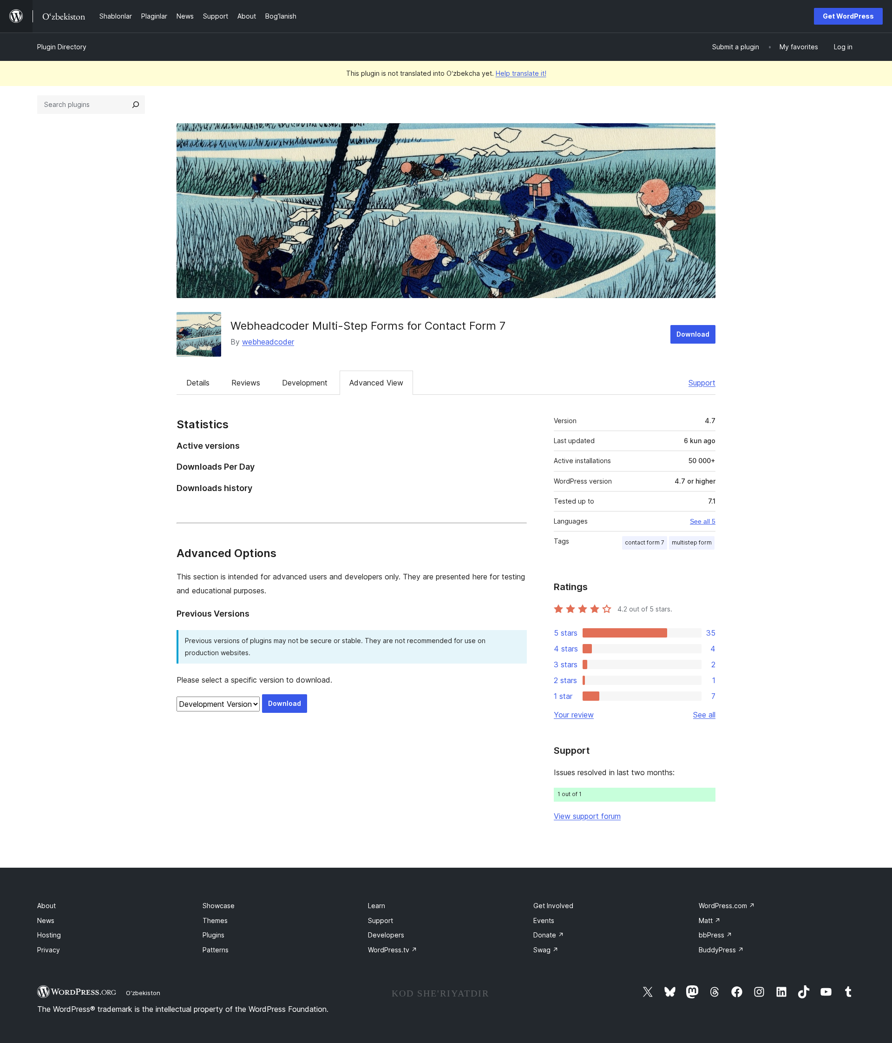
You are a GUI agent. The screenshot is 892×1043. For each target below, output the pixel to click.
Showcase (219, 906)
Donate (548, 935)
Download (692, 334)
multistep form (692, 542)
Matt (710, 920)
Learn (376, 906)
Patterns (216, 950)
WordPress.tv (392, 950)
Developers (386, 935)
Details (198, 382)
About (46, 906)
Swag (545, 950)
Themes (215, 920)
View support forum (587, 816)
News (45, 920)
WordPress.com (727, 906)
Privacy (48, 950)
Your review (574, 714)
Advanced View (376, 382)
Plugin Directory (61, 47)
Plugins (213, 935)
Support (702, 382)
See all (704, 714)
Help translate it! (521, 73)
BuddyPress (721, 950)
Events (543, 920)
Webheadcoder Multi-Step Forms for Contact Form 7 (367, 325)
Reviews (245, 382)
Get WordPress (848, 16)
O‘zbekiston (143, 992)
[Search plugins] (135, 104)
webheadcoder (268, 341)
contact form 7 (644, 542)
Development (305, 382)
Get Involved (553, 906)
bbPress (715, 935)
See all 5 (702, 521)
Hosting (49, 935)
